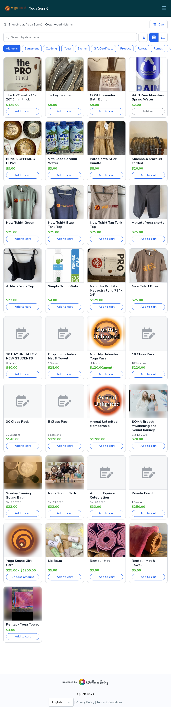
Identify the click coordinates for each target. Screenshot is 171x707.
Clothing (51, 49)
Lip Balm (55, 561)
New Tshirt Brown (146, 286)
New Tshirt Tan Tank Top (106, 225)
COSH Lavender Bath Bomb (102, 97)
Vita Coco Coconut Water (62, 161)
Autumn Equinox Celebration (103, 495)
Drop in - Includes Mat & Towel (62, 356)
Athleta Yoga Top (20, 286)
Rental (142, 49)
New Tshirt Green (20, 223)
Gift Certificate (103, 49)
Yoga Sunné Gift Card (19, 563)
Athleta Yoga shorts (148, 223)
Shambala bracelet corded (147, 161)
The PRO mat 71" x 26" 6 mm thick (21, 97)
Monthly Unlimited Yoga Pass (104, 356)
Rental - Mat (100, 561)
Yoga (67, 49)
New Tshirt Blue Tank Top (61, 225)
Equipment (32, 49)
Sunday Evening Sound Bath (18, 495)
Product (125, 49)
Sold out (148, 111)
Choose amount (22, 577)
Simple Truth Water (64, 286)
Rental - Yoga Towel (22, 624)
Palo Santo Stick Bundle (103, 161)
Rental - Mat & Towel (143, 563)
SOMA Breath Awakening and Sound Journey (144, 426)
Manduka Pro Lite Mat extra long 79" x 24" (106, 290)
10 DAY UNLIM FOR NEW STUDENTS (21, 356)
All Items (12, 49)
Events (82, 49)
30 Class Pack (17, 422)
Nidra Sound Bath (62, 493)
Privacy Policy (85, 702)
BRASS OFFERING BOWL (20, 161)
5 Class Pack (58, 422)
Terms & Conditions (109, 702)
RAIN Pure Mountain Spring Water (148, 97)
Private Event (142, 493)
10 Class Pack (143, 354)
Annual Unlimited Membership (104, 424)
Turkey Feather (60, 95)
